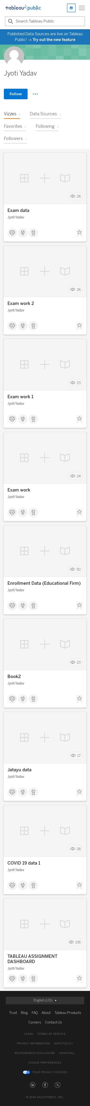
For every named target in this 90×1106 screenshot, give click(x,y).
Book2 (14, 676)
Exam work (18, 490)
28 (79, 849)
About (46, 1013)
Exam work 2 (20, 303)
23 (79, 383)
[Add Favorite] (79, 233)
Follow (16, 93)
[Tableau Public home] (23, 8)
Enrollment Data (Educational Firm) (44, 583)
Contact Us (53, 1022)
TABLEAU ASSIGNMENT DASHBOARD (32, 959)
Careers (34, 1022)
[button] (32, 1085)
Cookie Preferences (45, 1062)
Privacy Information (33, 1043)
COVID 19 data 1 (23, 863)
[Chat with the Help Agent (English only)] (71, 8)
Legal (29, 1034)
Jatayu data (19, 769)
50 (79, 569)
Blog (24, 1013)
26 (79, 196)
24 (79, 476)
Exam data (18, 210)
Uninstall (67, 1053)
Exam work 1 (20, 396)
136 (78, 942)
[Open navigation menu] (82, 8)
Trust (13, 1013)
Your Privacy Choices (49, 1072)
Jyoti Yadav (15, 217)
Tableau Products (67, 1013)
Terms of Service (51, 1034)
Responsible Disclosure (35, 1053)
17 (79, 756)
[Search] (10, 21)
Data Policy (63, 1043)
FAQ (35, 1013)
